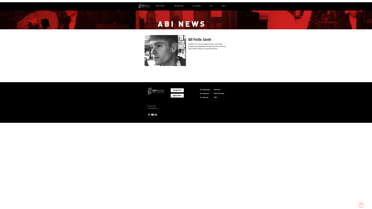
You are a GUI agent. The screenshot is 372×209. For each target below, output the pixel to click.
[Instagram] (149, 114)
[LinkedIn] (155, 114)
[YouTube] (152, 114)
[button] (163, 6)
